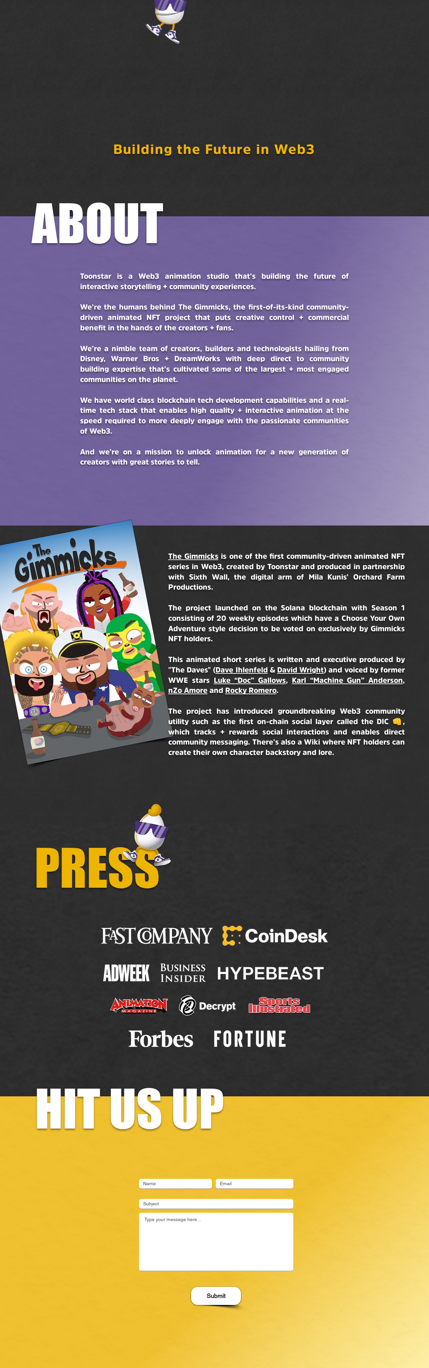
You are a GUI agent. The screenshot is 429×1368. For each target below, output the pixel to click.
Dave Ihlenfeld (241, 670)
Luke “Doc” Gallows (250, 681)
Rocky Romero (251, 691)
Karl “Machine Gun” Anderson (347, 681)
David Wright (300, 670)
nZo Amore (187, 691)
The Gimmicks (193, 557)
